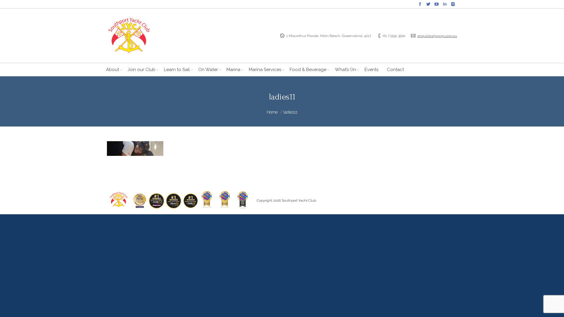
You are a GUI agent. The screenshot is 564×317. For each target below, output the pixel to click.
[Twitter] (428, 4)
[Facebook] (420, 4)
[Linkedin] (444, 4)
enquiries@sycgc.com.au (437, 36)
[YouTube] (436, 4)
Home (272, 112)
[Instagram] (452, 4)
